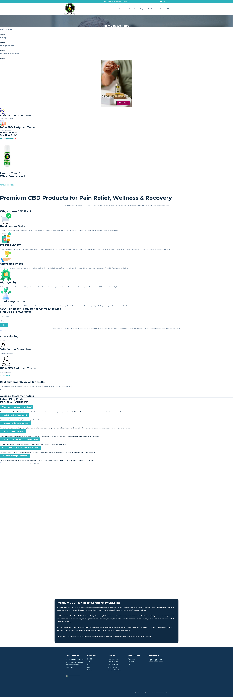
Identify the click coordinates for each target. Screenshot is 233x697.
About (88, 667)
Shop (88, 662)
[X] (164, 1)
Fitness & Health (112, 667)
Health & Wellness (113, 659)
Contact (89, 670)
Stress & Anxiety (9, 53)
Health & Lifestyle (113, 664)
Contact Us (149, 9)
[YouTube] (161, 660)
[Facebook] (161, 1)
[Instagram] (167, 1)
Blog (141, 9)
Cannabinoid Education (114, 670)
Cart (129, 664)
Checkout (131, 662)
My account (131, 659)
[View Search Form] (167, 9)
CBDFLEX (89, 659)
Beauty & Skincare (113, 662)
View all (2, 34)
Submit (4, 325)
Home (114, 9)
